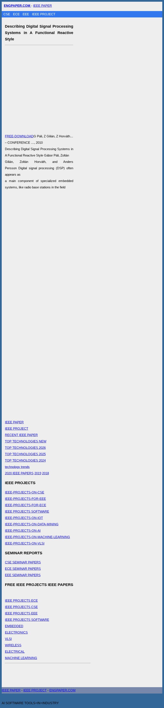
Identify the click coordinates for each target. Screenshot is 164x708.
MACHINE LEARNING (21, 658)
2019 (37, 473)
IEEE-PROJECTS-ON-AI (23, 530)
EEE (26, 14)
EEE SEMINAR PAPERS (23, 575)
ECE (16, 14)
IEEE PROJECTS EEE (21, 613)
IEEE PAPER (42, 5)
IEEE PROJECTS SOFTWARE (27, 511)
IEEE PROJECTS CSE (21, 607)
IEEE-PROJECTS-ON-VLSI (24, 543)
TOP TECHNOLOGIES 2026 (25, 447)
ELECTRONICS (16, 632)
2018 (45, 473)
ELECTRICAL (15, 651)
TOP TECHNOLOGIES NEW (25, 441)
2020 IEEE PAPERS (19, 473)
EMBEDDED (14, 626)
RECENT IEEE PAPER (21, 435)
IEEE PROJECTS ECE (21, 600)
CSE (7, 14)
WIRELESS (13, 645)
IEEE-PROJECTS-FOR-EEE (25, 498)
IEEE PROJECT (43, 14)
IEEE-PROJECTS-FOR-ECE (25, 505)
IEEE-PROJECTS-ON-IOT (24, 518)
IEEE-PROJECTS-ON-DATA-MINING (32, 524)
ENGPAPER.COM (62, 690)
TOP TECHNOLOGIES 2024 (25, 460)
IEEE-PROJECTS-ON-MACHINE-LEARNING (37, 537)
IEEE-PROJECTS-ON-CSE (24, 492)
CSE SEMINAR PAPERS (23, 562)
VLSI (8, 639)
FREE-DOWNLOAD (19, 136)
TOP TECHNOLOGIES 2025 (25, 454)
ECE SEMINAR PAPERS (23, 568)
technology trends (17, 467)
